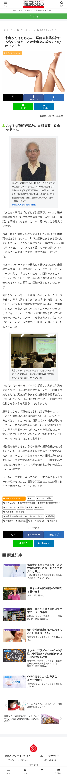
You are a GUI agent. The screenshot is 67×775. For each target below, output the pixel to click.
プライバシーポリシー (17, 760)
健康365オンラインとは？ (17, 755)
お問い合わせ (49, 760)
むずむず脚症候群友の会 (50, 503)
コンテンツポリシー (50, 755)
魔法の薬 (53, 521)
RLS (32, 498)
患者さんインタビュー (15, 498)
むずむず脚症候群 (27, 503)
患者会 (40, 507)
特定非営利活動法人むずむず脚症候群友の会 (24, 516)
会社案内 (33, 765)
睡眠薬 (51, 516)
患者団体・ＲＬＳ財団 (15, 512)
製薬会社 (41, 521)
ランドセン (10, 507)
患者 (30, 507)
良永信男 (22, 521)
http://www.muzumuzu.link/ (24, 205)
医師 (22, 507)
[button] (60, 530)
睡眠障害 (9, 521)
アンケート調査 (45, 498)
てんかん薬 (10, 503)
